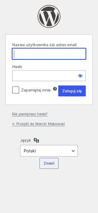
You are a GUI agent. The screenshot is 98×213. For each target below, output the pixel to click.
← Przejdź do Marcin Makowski (38, 124)
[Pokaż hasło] (80, 75)
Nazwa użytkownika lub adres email (44, 44)
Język (25, 140)
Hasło (17, 66)
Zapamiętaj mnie (36, 90)
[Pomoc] (55, 88)
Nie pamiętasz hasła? (30, 114)
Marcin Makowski (49, 16)
